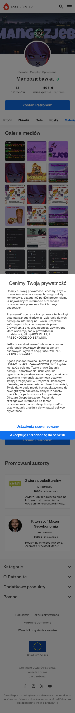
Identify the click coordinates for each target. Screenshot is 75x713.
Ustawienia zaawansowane (37, 426)
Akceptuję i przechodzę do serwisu (37, 435)
